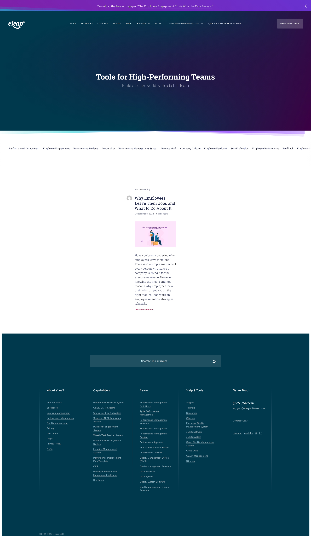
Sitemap (190, 461)
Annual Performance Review (154, 447)
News (49, 449)
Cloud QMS (192, 451)
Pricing (117, 23)
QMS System (146, 476)
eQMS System (193, 437)
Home (73, 23)
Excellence (52, 408)
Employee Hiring (142, 189)
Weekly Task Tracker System (108, 435)
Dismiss (305, 6)
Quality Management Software (155, 466)
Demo (129, 23)
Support (190, 402)
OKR (95, 466)
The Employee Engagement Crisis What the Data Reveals (175, 6)
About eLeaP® (54, 402)
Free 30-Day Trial (290, 23)
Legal (49, 438)
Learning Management (58, 413)
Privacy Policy (54, 444)
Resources (143, 23)
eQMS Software (194, 432)
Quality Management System (224, 23)
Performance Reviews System (108, 402)
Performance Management (60, 418)
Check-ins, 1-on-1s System (107, 413)
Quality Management (57, 423)
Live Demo (52, 433)
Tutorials (190, 408)
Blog (158, 23)
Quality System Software (152, 482)
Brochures (98, 480)
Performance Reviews (151, 452)
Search (214, 361)
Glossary (190, 418)
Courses (103, 23)
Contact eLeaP (240, 421)
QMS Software (147, 471)
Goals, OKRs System (104, 408)
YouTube (248, 433)
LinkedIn (237, 433)
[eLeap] (31, 25)
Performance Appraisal (151, 442)
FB (260, 433)
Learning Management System (186, 23)
